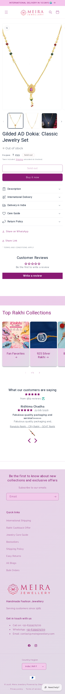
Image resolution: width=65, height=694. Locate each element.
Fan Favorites (16, 353)
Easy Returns (13, 556)
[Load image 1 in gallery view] (15, 120)
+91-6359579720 (35, 629)
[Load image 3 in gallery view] (49, 120)
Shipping (19, 159)
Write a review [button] (32, 275)
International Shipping (18, 520)
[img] (32, 394)
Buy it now (32, 177)
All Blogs (11, 563)
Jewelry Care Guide (17, 535)
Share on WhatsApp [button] (17, 231)
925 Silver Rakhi (43, 355)
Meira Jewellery (19, 684)
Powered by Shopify (36, 684)
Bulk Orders (13, 570)
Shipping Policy (15, 549)
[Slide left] (3, 121)
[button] (6, 12)
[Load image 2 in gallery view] (32, 120)
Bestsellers (12, 542)
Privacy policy (16, 689)
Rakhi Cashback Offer (18, 528)
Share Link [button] (11, 240)
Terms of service (33, 689)
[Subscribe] (55, 496)
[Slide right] (61, 121)
